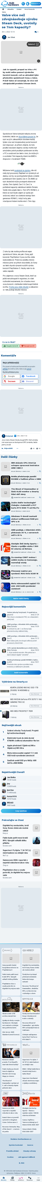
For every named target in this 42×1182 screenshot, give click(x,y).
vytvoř (29, 369)
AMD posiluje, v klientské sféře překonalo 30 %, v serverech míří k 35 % (26, 532)
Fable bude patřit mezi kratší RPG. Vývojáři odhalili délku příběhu (15, 840)
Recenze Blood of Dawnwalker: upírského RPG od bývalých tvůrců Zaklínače (30, 1026)
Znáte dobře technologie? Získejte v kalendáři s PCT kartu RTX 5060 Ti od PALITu (25, 505)
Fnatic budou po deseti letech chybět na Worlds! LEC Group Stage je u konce (10, 1072)
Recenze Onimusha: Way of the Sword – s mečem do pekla (11, 1129)
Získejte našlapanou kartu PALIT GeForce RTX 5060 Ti (29, 1037)
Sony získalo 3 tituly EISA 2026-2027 (29, 1130)
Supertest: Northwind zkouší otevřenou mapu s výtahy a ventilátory (30, 1080)
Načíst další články (21, 598)
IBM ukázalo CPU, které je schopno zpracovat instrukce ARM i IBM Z (25, 465)
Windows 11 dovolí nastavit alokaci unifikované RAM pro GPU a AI (24, 519)
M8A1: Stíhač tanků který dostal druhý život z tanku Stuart (31, 1071)
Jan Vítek (11, 37)
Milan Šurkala (16, 471)
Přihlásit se (35, 3)
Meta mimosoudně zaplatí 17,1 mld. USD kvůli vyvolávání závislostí (25, 586)
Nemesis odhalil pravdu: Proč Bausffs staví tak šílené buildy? (10, 1062)
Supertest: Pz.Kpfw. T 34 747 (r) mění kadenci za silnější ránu (17, 851)
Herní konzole (29, 9)
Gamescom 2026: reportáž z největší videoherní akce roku (16, 861)
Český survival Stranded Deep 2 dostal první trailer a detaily (31, 1016)
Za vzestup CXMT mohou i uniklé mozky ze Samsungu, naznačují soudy (24, 560)
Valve (4, 12)
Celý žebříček (21, 811)
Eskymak (9, 436)
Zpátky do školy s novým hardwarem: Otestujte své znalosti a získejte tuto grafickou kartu (10, 1024)
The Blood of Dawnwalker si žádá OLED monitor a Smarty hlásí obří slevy (25, 491)
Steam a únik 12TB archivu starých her (9, 1015)
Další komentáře (21, 672)
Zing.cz (5, 865)
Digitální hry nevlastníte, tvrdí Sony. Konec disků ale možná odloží (16, 828)
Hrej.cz (5, 833)
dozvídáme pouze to (27, 136)
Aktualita (10, 9)
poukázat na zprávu (22, 170)
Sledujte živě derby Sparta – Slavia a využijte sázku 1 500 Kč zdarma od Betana (24, 546)
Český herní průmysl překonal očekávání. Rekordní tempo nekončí (29, 977)
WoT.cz (5, 855)
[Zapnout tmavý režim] (27, 3)
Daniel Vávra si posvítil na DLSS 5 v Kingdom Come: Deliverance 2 (10, 1120)
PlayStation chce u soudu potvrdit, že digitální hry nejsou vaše (16, 872)
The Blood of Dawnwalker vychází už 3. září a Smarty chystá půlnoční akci (10, 1084)
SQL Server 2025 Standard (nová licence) (10, 1033)
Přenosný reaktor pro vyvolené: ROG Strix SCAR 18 (24, 572)
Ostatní (19, 9)
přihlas (5, 369)
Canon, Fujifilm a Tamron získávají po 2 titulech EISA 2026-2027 (30, 1122)
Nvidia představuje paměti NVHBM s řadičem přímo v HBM (26, 477)
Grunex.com (7, 846)
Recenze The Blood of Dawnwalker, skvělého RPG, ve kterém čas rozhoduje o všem (30, 989)
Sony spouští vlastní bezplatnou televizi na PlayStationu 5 (10, 967)
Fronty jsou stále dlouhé (18, 287)
